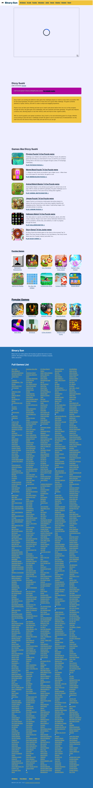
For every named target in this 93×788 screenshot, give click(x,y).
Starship (71, 470)
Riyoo (56, 670)
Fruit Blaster (29, 723)
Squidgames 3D (73, 465)
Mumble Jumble (59, 397)
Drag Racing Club (31, 570)
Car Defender (15, 725)
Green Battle (43, 420)
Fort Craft (28, 713)
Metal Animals (44, 734)
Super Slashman (73, 529)
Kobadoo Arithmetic (45, 597)
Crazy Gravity (30, 431)
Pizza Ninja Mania (60, 544)
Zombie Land (73, 762)
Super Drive (72, 521)
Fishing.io (28, 661)
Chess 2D (14, 759)
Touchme (71, 642)
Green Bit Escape (45, 422)
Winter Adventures (74, 727)
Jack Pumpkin (44, 506)
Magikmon (43, 674)
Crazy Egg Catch (30, 429)
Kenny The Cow (44, 557)
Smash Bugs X (73, 408)
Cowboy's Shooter (31, 423)
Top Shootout (73, 636)
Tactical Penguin (73, 572)
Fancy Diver (29, 634)
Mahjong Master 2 (45, 676)
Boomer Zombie (16, 646)
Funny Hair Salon (30, 744)
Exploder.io (29, 614)
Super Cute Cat (73, 519)
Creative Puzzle (30, 439)
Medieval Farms (44, 719)
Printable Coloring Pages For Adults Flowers (60, 585)
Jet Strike (43, 518)
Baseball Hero (15, 555)
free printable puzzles (49, 91)
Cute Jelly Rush (30, 480)
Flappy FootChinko (31, 665)
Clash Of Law (29, 388)
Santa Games (58, 742)
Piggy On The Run (60, 531)
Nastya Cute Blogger (60, 416)
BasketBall (14, 559)
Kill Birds (42, 574)
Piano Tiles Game (59, 525)
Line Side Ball (44, 634)
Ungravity (72, 691)
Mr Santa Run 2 (59, 388)
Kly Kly (42, 587)
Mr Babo (57, 384)
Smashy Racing (73, 412)
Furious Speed (30, 768)
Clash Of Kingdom (31, 386)
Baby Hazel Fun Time (17, 525)
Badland (14, 527)
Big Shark (14, 595)
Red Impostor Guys (60, 646)
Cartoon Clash (16, 732)
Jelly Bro (42, 514)
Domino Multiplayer (31, 542)
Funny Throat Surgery (32, 766)
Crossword (29, 454)
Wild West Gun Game (75, 719)
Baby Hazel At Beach (17, 506)
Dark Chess (29, 502)
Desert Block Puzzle (31, 518)
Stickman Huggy (73, 489)
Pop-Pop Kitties (59, 561)
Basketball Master (16, 561)
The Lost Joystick (74, 608)
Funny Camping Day (31, 742)
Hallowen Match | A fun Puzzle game (40, 214)
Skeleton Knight (73, 378)
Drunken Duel (29, 584)
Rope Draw (58, 704)
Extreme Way (29, 617)
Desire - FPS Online (31, 523)
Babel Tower (15, 495)
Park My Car (58, 502)
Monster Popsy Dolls (46, 770)
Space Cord (72, 433)
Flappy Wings (29, 672)
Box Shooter (15, 666)
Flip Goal (28, 678)
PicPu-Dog (58, 527)
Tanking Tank (73, 580)
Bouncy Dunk (15, 657)
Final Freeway (30, 648)
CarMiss (14, 729)
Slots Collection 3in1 (75, 405)
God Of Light (44, 405)
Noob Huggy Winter (60, 448)
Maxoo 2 (42, 710)
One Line (57, 482)
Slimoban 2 (72, 399)
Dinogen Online (30, 527)
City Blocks (29, 382)
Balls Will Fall (15, 544)
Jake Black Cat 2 (45, 508)
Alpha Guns (15, 444)
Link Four (42, 638)
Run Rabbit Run (59, 721)
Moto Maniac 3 (59, 378)
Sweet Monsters (73, 548)
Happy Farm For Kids (46, 439)
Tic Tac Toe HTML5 (74, 617)
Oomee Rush (58, 484)
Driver (27, 578)
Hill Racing (43, 459)
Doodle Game (30, 559)
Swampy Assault (73, 544)
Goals (42, 403)
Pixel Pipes (58, 540)
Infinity (42, 495)
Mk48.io (42, 759)
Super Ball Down (73, 514)
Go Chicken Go (44, 401)
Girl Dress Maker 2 (45, 391)
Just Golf (42, 548)
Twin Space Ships (74, 666)
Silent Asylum (73, 371)
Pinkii (56, 533)
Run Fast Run (58, 717)
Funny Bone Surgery (31, 740)
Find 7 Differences (31, 651)
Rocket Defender (59, 691)
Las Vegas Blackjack (46, 617)
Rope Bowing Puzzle (60, 702)
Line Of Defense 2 (45, 633)
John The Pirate (44, 531)
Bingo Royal (15, 602)
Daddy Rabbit (30, 501)
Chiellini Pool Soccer (17, 762)
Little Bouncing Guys (46, 646)
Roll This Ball (58, 695)
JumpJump (43, 542)
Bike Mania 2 (15, 599)
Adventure (41, 2)
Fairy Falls (14, 369)
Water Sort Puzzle (74, 715)
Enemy (28, 602)
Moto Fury (57, 374)
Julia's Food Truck (45, 535)
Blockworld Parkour (17, 616)
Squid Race (72, 463)
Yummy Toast (73, 749)
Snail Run (71, 414)
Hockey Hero (44, 467)
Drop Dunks (29, 580)
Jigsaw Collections (45, 527)
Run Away (57, 715)
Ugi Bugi (71, 678)
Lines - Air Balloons (45, 636)
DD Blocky (29, 489)
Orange (57, 489)
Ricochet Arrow (59, 666)
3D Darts (14, 406)
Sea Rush (57, 759)
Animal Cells (15, 457)
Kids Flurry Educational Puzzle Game (45, 568)
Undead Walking (73, 685)
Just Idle (42, 550)
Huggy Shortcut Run (46, 470)
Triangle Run (72, 653)
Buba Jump (15, 683)
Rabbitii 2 (57, 616)
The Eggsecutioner (74, 597)
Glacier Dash (43, 393)
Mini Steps (43, 746)
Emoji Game (29, 595)
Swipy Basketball (74, 559)
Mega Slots (43, 721)
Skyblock (71, 386)
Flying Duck (29, 689)
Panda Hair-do (59, 497)
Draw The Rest (30, 574)
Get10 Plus (43, 386)
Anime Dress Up (16, 465)
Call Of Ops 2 (15, 706)
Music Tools (58, 401)
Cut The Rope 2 (30, 463)
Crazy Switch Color (31, 437)
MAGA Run (43, 665)
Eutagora (28, 612)
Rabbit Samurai (59, 612)
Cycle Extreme (30, 484)
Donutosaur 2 (29, 555)
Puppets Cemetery (60, 600)
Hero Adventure (44, 454)
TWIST (71, 568)
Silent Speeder (73, 373)
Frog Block (29, 719)
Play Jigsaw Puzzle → (34, 209)
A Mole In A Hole (16, 425)
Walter (71, 708)
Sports (52, 2)
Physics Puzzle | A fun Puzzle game (40, 154)
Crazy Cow (29, 427)
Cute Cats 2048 (30, 474)
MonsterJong (44, 772)
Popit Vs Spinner (59, 565)
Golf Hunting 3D (44, 412)
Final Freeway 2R (30, 649)
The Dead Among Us (75, 595)
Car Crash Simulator (17, 723)
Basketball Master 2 (17, 563)
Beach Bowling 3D (17, 591)
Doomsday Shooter (31, 561)
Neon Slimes (58, 429)
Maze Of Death (44, 713)
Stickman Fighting (74, 487)
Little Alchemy (44, 644)
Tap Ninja (71, 585)
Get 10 (42, 382)
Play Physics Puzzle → (34, 165)
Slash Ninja (72, 395)
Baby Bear (14, 497)
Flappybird (29, 674)
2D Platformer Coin (17, 403)
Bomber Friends (16, 638)
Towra (71, 649)
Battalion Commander (18, 567)
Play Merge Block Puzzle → (36, 176)
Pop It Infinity (58, 559)
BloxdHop (14, 621)
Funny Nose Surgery (31, 746)
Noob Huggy (58, 444)
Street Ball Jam (73, 499)
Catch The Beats (16, 747)
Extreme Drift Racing (31, 616)
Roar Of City (58, 678)
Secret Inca (58, 762)
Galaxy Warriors (44, 374)
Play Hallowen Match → (35, 225)
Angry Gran (15, 454)
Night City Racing (60, 431)
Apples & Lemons (16, 482)
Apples (13, 480)
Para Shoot (58, 501)
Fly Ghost (28, 685)
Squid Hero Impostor (75, 461)
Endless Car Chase (31, 599)
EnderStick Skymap (31, 597)
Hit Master (43, 463)
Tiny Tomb (72, 634)
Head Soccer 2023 (45, 444)
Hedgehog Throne (45, 450)
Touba (71, 640)
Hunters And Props (45, 476)
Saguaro (57, 736)
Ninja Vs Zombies (59, 437)
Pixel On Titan (58, 538)
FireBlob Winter (30, 657)
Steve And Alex (73, 478)
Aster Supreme (16, 487)
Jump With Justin (45, 540)
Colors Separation (31, 408)
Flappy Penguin (30, 666)
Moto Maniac (58, 376)
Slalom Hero (72, 391)
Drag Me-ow (29, 568)
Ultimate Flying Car (74, 680)
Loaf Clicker (43, 653)
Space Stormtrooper (75, 437)
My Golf (57, 403)
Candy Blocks (15, 708)
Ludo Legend (44, 657)
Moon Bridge (58, 371)
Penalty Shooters (59, 514)
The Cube (72, 593)
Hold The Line (44, 469)
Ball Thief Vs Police (17, 538)
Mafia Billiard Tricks (45, 672)
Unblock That (73, 683)
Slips (70, 401)
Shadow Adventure (60, 766)
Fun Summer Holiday (31, 738)
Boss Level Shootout (17, 653)
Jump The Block (44, 538)
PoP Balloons (58, 553)
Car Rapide (15, 727)
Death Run (29, 512)
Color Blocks (29, 397)
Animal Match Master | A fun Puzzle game (42, 184)
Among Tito (15, 452)
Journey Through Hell (46, 533)
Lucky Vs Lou (44, 655)
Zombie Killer (73, 761)
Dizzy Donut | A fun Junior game (39, 230)
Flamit (27, 663)
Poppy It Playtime (60, 567)
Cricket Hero (29, 444)
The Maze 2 (72, 610)
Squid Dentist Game (74, 452)
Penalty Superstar (60, 516)
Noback (57, 442)
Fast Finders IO (30, 640)
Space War (72, 440)
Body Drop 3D (16, 631)
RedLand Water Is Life (61, 659)
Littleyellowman (44, 651)
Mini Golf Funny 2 (45, 742)
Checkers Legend (16, 757)
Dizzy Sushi (29, 531)
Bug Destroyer (16, 685)
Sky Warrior (72, 384)
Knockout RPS (44, 595)
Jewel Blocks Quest (45, 521)
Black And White (16, 610)
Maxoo (42, 708)
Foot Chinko (29, 691)
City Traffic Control (31, 384)
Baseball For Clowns (17, 553)
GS (27, 772)
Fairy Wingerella (30, 623)
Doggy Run (29, 536)
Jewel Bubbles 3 (44, 523)
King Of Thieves (44, 578)
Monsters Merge (59, 369)
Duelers (28, 585)
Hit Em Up (43, 461)
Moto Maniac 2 (16, 371)
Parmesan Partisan (60, 506)
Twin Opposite (73, 665)
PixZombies (58, 536)
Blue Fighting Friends (17, 623)
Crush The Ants (30, 455)
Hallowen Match (44, 435)
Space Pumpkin (73, 435)
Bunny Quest (15, 693)
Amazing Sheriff (16, 448)
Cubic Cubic (29, 459)
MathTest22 (43, 706)
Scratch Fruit (58, 757)
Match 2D (43, 698)
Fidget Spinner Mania (32, 646)
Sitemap (37, 778)
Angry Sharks (15, 455)
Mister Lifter (43, 751)
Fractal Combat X (31, 717)
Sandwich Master (59, 740)
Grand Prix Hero (44, 414)
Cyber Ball (29, 482)
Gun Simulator (44, 423)
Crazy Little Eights (31, 435)
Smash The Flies (73, 410)
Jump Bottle (43, 536)
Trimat (71, 661)
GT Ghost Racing (45, 369)
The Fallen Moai (73, 599)
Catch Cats (15, 744)
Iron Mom (43, 501)
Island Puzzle (44, 502)
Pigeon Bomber (59, 529)
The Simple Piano (74, 616)
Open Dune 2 (58, 486)
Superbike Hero (73, 531)
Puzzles (34, 2)
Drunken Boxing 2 (31, 582)
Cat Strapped (15, 742)
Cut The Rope (30, 461)
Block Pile (14, 612)
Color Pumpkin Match (32, 399)
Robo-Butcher (58, 680)
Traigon (71, 651)
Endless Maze (30, 600)
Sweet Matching (73, 546)
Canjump (14, 715)
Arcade (29, 2)
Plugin (56, 551)
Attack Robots (15, 491)
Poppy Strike (58, 568)
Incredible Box (44, 493)
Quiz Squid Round (60, 608)
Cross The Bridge (31, 452)
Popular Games (20, 299)
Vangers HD (72, 698)
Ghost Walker (44, 390)
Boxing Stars (15, 668)
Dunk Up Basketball (31, 587)
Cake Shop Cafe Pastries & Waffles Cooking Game (17, 702)
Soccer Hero (72, 425)
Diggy (27, 525)
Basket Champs (16, 557)
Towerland (72, 648)
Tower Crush (72, 644)
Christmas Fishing (31, 373)
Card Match (15, 730)
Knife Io (42, 589)
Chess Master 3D (16, 761)
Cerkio (13, 755)
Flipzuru (28, 681)
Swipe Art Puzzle (74, 557)
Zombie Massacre (74, 764)
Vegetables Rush (73, 702)
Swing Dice (72, 555)
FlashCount (29, 676)
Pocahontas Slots (59, 555)
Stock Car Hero (73, 497)
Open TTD (57, 487)
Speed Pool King (73, 450)
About (31, 778)
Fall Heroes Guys (30, 625)
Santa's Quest (58, 747)
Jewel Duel (43, 525)
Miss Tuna (43, 749)
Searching (57, 761)
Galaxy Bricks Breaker (46, 373)
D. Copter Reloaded (31, 487)
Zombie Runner (73, 768)
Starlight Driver (73, 469)
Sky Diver (72, 382)
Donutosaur (29, 553)
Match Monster (44, 704)
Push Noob (58, 604)
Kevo (41, 559)
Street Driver (72, 501)
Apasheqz (14, 478)
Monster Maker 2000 (46, 768)
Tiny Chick (72, 631)
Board (69, 2)
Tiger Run (72, 625)
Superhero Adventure (17, 373)
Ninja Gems (58, 433)
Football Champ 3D (31, 697)
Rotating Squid (59, 708)
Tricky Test (72, 659)
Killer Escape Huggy (46, 576)
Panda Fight (58, 495)
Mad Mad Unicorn (45, 670)
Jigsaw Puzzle (44, 529)
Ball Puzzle (15, 533)
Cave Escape (15, 751)
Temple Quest (73, 587)
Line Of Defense (44, 631)
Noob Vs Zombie (59, 461)
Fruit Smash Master (31, 730)
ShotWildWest (73, 369)
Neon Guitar (58, 420)
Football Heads (30, 698)
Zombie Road (73, 766)
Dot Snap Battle (30, 563)
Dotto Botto (29, 567)
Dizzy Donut (29, 529)
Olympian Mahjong (60, 480)
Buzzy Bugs (15, 697)
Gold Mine (43, 410)
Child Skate (15, 764)
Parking (57, 504)
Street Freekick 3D (74, 506)
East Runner (29, 593)
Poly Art (57, 557)
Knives (42, 593)
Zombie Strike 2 (73, 770)
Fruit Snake (29, 732)
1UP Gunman (15, 388)
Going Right (43, 406)
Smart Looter (73, 406)
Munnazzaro (58, 399)
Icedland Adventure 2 (46, 484)
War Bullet (72, 710)
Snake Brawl (72, 420)
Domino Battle (30, 540)
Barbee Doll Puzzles (17, 551)
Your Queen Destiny (74, 742)
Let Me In (43, 627)
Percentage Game (60, 519)
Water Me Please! (74, 713)
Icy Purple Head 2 (45, 486)
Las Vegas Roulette (45, 619)
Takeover (71, 574)
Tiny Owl (71, 633)
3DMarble (14, 408)
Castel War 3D (16, 734)
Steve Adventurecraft (75, 476)
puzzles (24, 85)
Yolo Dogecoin (73, 740)
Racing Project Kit (60, 617)
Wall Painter (72, 706)
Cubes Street (29, 457)
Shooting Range (59, 772)
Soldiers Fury (72, 431)
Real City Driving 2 (60, 623)
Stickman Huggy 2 (74, 491)
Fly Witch (28, 687)
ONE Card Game (59, 470)
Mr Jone (57, 386)
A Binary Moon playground (32, 782)
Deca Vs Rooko (30, 514)
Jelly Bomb (43, 512)
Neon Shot (58, 427)
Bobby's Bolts (15, 629)
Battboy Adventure (17, 576)
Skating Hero (73, 376)
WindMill (71, 725)
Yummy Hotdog (73, 747)
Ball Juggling (15, 529)
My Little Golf (58, 406)
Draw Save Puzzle (31, 572)
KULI (41, 555)
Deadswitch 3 (30, 510)
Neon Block (58, 418)
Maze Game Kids (45, 712)
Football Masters (30, 700)
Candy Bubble (15, 710)
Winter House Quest (74, 729)
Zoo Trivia (72, 772)
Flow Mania (29, 683)
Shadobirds (58, 764)
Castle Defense (16, 736)
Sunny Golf (72, 512)
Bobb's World (15, 627)
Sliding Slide (72, 397)
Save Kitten (58, 749)
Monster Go (43, 764)
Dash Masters (29, 508)
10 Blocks (14, 380)
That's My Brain (73, 591)
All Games (23, 2)
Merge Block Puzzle (45, 729)
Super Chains (73, 518)
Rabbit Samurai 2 (59, 614)
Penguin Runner (59, 518)
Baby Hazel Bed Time (17, 519)
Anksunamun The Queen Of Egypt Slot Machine (17, 472)
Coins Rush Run (30, 393)
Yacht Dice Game (74, 736)
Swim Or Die (72, 550)
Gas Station (43, 376)
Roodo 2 (57, 700)
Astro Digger (15, 489)
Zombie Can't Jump (74, 757)
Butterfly (14, 695)
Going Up (43, 408)
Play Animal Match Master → (37, 193)
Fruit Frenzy (29, 729)
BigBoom (14, 597)
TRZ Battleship (73, 565)
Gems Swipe (43, 378)
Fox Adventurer (30, 715)
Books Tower (15, 644)
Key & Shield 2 (44, 561)
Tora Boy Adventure (74, 638)
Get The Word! (44, 384)
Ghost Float (43, 388)
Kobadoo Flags (44, 600)
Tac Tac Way (72, 570)
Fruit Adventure (30, 721)
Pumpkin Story (59, 599)
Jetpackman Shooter (46, 519)
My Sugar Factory (60, 408)
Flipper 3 (28, 680)
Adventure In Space (17, 427)
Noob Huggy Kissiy (60, 446)
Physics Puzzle (59, 523)
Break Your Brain (16, 674)
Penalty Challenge (60, 508)
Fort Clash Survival (31, 712)
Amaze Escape (16, 446)
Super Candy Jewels (75, 516)
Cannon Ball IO (16, 717)
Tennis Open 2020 (74, 589)
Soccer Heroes (73, 427)
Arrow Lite (14, 486)
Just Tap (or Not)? (45, 551)
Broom (13, 681)
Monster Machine (45, 766)
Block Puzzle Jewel (17, 614)
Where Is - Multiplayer (75, 717)
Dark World (29, 506)
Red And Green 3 (59, 633)
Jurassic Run (43, 546)
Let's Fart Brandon (45, 629)
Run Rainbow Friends (60, 723)
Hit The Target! (44, 465)
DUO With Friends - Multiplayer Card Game (31, 497)
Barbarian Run (15, 550)
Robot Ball (58, 681)
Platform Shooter (59, 546)
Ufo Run (71, 676)
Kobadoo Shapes (45, 602)
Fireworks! (29, 659)
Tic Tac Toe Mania (74, 619)
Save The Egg (58, 751)
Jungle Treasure (44, 544)
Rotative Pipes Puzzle (61, 710)
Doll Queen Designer (31, 538)
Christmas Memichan (31, 378)
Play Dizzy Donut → (33, 238)
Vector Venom (73, 700)
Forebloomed (29, 706)
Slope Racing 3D (73, 403)
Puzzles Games (18, 251)
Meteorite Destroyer (46, 736)
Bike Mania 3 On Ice (17, 600)
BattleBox (14, 582)
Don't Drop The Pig (31, 544)
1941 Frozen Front (17, 386)
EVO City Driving (30, 591)
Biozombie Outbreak (17, 604)
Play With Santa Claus (61, 550)
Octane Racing (59, 476)
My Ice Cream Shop (60, 405)
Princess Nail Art (59, 582)
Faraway (28, 638)
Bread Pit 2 (15, 672)
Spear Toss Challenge (75, 444)
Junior (47, 2)
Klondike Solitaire (45, 585)
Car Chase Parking (17, 721)
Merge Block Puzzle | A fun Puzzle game (42, 170)
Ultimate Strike (73, 681)
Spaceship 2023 (73, 442)
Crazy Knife (29, 433)
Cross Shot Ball (30, 450)
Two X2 (71, 672)
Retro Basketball (59, 663)
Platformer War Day (60, 548)
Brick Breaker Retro (17, 676)
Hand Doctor (44, 437)
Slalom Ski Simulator (75, 393)
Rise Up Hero (58, 668)
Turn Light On (73, 663)
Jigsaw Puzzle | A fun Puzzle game (40, 198)
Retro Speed (58, 665)
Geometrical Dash (45, 380)
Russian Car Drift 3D (60, 727)
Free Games (23, 778)
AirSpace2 (14, 433)
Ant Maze (14, 476)
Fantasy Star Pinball (31, 636)
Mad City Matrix (44, 668)
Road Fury (57, 676)
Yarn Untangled (73, 738)
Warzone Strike (73, 712)
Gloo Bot (42, 399)
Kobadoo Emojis (44, 599)
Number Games (59, 467)
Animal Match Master (17, 459)
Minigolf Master (44, 747)
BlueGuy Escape (16, 625)
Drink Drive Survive (31, 576)
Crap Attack (29, 425)
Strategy (63, 2)
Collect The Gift (30, 395)
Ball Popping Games (17, 531)
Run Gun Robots (59, 719)
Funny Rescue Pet (31, 757)
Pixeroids (57, 542)
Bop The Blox (15, 648)
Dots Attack (29, 565)
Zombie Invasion (73, 759)
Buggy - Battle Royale (18, 687)
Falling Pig (29, 633)
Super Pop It (72, 527)
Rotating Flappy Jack (61, 706)
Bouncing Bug (15, 655)
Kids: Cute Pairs (44, 572)
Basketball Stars (16, 565)
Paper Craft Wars (59, 499)
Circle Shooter (30, 380)
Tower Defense (73, 646)
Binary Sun (11, 2)
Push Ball (57, 602)
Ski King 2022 (73, 380)
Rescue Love (58, 661)
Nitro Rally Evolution (60, 439)
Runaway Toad (59, 725)
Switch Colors (73, 561)
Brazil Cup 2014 (16, 670)
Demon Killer (29, 516)
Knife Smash (43, 591)
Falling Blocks (30, 627)
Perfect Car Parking (60, 521)
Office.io (57, 478)
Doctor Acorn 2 (30, 533)
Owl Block (57, 491)
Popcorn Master (59, 563)
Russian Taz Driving (60, 732)
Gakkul (42, 371)
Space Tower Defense (75, 439)
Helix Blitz (43, 452)
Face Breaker (29, 621)
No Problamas (59, 440)
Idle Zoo (42, 487)
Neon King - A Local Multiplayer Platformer (60, 423)
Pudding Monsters (60, 589)
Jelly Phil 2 (43, 516)
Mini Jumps (43, 744)
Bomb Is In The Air (17, 636)
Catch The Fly (15, 749)
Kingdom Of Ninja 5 (45, 584)
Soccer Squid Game (74, 429)
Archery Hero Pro (16, 484)
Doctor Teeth (29, 535)
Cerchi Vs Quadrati (17, 753)
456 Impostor (15, 412)
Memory (42, 727)
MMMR (42, 666)
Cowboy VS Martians (32, 422)
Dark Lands (29, 504)
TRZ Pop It (72, 567)
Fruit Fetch (29, 727)
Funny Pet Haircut (31, 747)
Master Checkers (45, 693)
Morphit (57, 373)
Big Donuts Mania (16, 593)
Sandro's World (59, 738)
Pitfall (56, 535)
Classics (57, 2)
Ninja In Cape (58, 435)
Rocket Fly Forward (60, 693)
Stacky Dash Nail (74, 467)
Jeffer (42, 510)
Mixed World (43, 753)
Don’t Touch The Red (31, 557)
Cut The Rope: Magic (32, 469)
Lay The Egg (43, 625)
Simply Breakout (73, 374)
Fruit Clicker (29, 725)
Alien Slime (15, 442)
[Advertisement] (43, 67)
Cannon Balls (15, 719)
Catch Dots (15, 746)
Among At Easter (16, 450)
